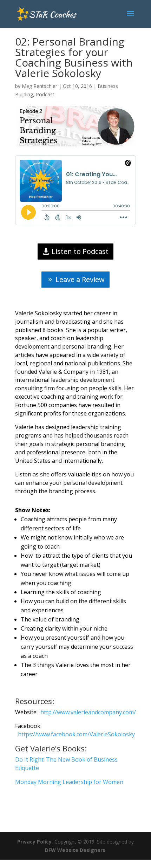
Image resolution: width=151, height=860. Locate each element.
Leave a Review (80, 279)
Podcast (45, 94)
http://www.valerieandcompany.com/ (87, 712)
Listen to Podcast (80, 251)
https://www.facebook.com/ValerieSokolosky (76, 734)
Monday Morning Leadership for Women (70, 782)
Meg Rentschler (39, 86)
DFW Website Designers (75, 850)
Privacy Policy (34, 841)
